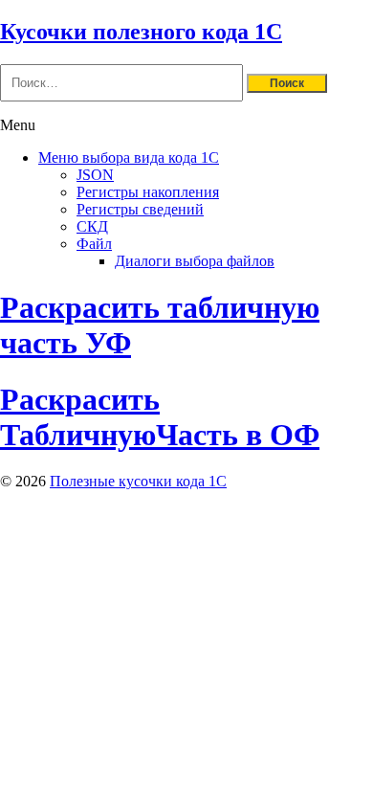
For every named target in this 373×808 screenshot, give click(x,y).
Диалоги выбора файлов (194, 261)
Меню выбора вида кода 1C (128, 157)
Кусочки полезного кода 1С (141, 31)
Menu (17, 125)
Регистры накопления (148, 192)
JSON (95, 175)
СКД (92, 226)
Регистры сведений (140, 209)
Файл (94, 244)
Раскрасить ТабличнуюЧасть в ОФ (159, 417)
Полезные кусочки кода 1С (138, 481)
